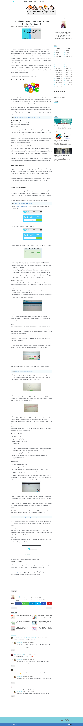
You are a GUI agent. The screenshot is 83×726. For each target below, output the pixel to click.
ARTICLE (35, 1)
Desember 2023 (58, 64)
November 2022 (58, 72)
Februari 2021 (58, 82)
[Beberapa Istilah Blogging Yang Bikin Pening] (13, 617)
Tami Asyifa (18, 596)
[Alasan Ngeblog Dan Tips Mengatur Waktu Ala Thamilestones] (13, 628)
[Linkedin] (43, 603)
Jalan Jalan (68, 52)
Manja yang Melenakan (59, 97)
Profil (67, 54)
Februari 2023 (68, 68)
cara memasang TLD (20, 189)
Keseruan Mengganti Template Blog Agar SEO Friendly (26, 517)
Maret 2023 (57, 68)
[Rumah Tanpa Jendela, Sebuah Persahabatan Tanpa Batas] (63, 124)
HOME (25, 1)
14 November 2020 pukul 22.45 (28, 676)
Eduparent (68, 48)
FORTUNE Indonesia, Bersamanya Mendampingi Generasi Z (61, 141)
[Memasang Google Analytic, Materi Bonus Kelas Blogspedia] (34, 628)
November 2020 (68, 84)
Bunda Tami (19, 691)
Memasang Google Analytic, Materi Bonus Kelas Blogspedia (45, 628)
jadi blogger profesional (16, 572)
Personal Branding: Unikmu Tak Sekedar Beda (24, 371)
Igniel (71, 724)
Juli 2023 (67, 64)
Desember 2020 (58, 84)
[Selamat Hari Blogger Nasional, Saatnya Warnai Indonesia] (13, 623)
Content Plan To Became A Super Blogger (23, 203)
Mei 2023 (67, 66)
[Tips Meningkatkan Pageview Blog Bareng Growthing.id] (34, 623)
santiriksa (16, 670)
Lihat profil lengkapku (63, 40)
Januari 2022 (58, 74)
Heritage (67, 50)
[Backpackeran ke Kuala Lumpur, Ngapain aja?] (63, 153)
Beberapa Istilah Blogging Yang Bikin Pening (23, 616)
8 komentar (31, 26)
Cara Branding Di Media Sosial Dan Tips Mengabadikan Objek (45, 616)
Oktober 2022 (68, 72)
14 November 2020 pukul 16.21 (42, 637)
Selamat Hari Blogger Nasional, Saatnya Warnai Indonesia (23, 622)
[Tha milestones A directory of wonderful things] (16, 1)
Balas (12, 650)
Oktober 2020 (58, 86)
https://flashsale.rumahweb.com (23, 206)
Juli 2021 (57, 80)
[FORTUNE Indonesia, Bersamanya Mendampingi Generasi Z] (63, 139)
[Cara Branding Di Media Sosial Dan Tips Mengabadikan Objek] (34, 617)
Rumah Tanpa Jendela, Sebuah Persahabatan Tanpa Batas (61, 126)
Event (56, 50)
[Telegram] (32, 603)
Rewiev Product (69, 56)
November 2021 (58, 76)
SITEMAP (42, 1)
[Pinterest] (49, 603)
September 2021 (58, 78)
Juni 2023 (57, 66)
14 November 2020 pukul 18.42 (28, 642)
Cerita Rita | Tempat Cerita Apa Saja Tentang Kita (25, 637)
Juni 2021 (67, 80)
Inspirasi (57, 52)
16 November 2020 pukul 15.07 (27, 687)
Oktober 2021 (68, 76)
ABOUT (30, 1)
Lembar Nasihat (57, 95)
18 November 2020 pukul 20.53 (28, 691)
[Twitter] (38, 603)
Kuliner (56, 54)
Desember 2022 (68, 70)
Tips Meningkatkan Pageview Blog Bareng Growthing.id (44, 622)
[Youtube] (71, 721)
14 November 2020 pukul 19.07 (30, 654)
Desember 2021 (68, 74)
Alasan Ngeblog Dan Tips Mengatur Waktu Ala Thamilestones (22, 629)
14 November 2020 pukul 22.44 (28, 659)
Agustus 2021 (68, 78)
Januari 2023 (58, 70)
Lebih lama (48, 608)
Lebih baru (13, 608)
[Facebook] (62, 721)
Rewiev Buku (58, 56)
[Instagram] (69, 721)
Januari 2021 (68, 82)
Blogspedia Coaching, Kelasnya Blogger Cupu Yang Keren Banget (28, 117)
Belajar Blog (14, 591)
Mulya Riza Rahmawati (19, 654)
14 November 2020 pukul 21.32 (24, 670)
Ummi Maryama (17, 687)
